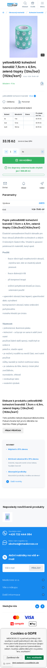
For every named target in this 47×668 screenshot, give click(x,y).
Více (31, 96)
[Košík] (33, 5)
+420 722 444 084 (20, 534)
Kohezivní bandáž (36, 12)
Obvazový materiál (16, 12)
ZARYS (41, 203)
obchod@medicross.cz (23, 544)
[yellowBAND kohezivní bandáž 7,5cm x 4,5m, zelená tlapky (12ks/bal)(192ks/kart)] (7, 517)
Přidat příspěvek (13, 430)
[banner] (12, 5)
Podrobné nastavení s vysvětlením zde (23, 663)
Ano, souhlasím (34, 658)
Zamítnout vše (13, 658)
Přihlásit (36, 568)
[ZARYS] (41, 84)
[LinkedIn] (37, 606)
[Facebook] (42, 606)
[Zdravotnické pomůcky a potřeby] (3, 12)
